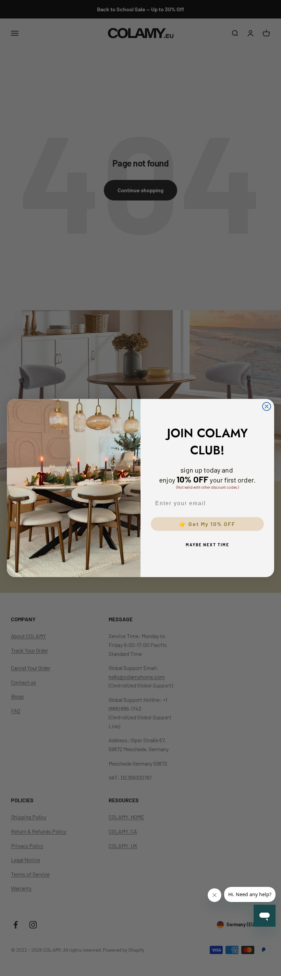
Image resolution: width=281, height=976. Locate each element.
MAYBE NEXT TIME (207, 544)
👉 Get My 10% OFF (207, 524)
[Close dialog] (266, 406)
